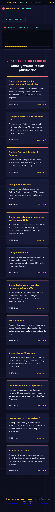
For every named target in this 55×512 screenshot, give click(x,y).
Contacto (27, 506)
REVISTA (18, 8)
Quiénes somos (11, 503)
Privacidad (24, 503)
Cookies (35, 503)
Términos (45, 503)
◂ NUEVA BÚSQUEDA (13, 19)
